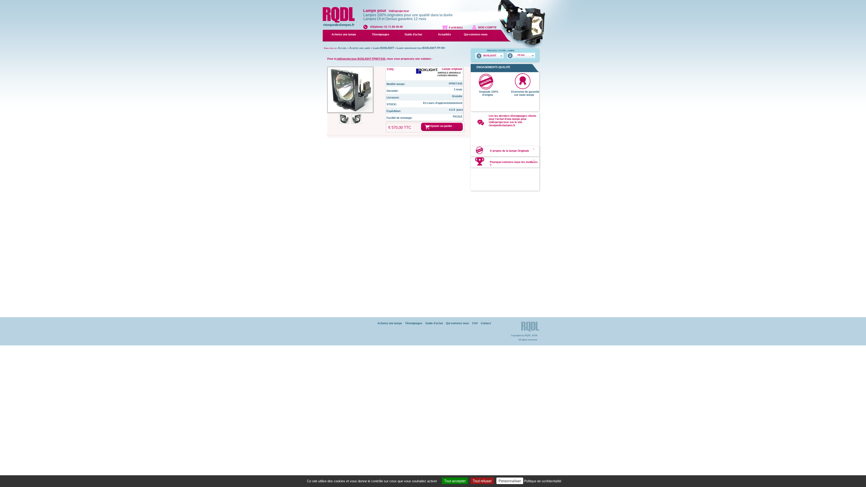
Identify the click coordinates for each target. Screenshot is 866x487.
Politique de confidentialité (542, 481)
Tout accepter (455, 480)
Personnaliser (510, 480)
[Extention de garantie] (522, 88)
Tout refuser (482, 480)
